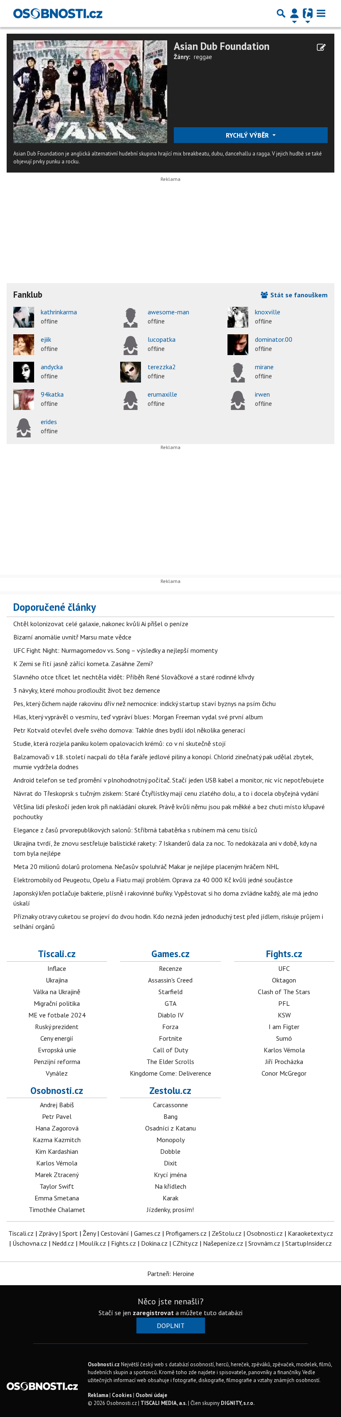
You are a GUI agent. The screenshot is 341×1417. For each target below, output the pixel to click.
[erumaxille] (130, 399)
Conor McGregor (284, 1073)
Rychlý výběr (248, 135)
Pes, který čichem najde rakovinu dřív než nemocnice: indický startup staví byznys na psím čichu (144, 703)
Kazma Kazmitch (57, 1140)
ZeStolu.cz (227, 1233)
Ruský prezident (57, 1026)
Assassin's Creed (170, 980)
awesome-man (168, 312)
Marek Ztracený (57, 1174)
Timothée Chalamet (57, 1209)
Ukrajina (57, 980)
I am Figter (284, 1026)
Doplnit (171, 1325)
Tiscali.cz (57, 954)
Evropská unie (57, 1050)
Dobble (170, 1151)
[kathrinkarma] (23, 317)
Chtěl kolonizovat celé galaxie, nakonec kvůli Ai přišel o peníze (100, 624)
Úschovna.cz (29, 1243)
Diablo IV (170, 1015)
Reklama (98, 1395)
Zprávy (48, 1233)
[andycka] (23, 372)
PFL (284, 1003)
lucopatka (161, 339)
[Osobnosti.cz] (57, 13)
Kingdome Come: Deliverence (170, 1073)
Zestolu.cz (170, 1090)
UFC (284, 968)
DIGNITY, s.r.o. (238, 1403)
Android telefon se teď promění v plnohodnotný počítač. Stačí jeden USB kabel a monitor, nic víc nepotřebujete (168, 780)
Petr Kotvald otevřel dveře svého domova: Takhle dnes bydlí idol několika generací (129, 730)
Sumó (284, 1038)
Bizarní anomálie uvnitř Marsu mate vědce (72, 637)
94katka (52, 394)
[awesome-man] (130, 317)
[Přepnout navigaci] (294, 13)
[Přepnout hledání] (281, 13)
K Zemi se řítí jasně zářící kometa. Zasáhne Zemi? (83, 663)
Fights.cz (284, 954)
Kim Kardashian (56, 1151)
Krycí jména (170, 1174)
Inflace (56, 968)
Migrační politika (57, 1003)
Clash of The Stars (284, 991)
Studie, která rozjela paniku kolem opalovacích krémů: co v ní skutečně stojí (119, 743)
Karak (170, 1198)
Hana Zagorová (57, 1128)
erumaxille (162, 394)
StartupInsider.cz (308, 1243)
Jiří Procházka (284, 1061)
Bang (170, 1116)
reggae (203, 57)
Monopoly (170, 1140)
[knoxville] (237, 317)
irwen (262, 394)
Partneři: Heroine (170, 1273)
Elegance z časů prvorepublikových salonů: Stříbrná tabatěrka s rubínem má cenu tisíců (135, 830)
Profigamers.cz (186, 1233)
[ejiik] (23, 344)
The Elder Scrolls (170, 1061)
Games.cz (170, 954)
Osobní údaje (151, 1395)
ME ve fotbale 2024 (57, 1015)
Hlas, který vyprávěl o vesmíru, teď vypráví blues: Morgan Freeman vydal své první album (138, 717)
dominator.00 (273, 339)
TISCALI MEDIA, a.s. (164, 1403)
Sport (70, 1233)
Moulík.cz (92, 1243)
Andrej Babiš (57, 1105)
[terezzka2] (130, 372)
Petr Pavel (57, 1116)
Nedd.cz (63, 1243)
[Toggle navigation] (321, 13)
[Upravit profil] (321, 47)
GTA (170, 1003)
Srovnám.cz (264, 1243)
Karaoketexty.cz (310, 1233)
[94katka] (23, 399)
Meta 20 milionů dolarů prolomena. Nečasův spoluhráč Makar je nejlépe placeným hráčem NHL (146, 866)
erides (49, 421)
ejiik (46, 339)
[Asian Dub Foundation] (90, 91)
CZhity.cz (185, 1243)
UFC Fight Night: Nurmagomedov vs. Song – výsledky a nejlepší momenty (115, 650)
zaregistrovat (153, 1312)
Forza (170, 1026)
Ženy (89, 1233)
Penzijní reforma (57, 1061)
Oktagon (284, 980)
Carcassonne (170, 1105)
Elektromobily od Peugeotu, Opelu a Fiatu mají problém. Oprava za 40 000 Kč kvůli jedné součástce (153, 880)
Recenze (170, 968)
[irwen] (237, 399)
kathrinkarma (59, 312)
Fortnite (170, 1038)
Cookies (122, 1395)
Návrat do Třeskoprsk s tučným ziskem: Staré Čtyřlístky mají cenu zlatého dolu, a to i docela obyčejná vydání (166, 793)
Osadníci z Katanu (170, 1128)
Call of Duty (170, 1050)
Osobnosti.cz (56, 1090)
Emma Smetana (57, 1198)
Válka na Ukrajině (56, 991)
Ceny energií (56, 1038)
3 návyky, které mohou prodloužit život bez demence (86, 690)
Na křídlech (170, 1186)
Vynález (57, 1073)
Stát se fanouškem (298, 295)
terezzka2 (162, 367)
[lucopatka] (130, 344)
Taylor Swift (57, 1186)
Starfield (170, 991)
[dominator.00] (237, 344)
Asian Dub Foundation (221, 46)
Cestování (115, 1233)
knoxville (267, 312)
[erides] (23, 427)
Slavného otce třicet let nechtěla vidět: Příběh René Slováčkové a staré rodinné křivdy (133, 677)
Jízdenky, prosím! (170, 1209)
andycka (52, 367)
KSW (284, 1015)
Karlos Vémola (284, 1050)
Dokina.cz (154, 1243)
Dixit (170, 1163)
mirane (264, 367)
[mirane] (237, 372)
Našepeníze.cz (223, 1243)
